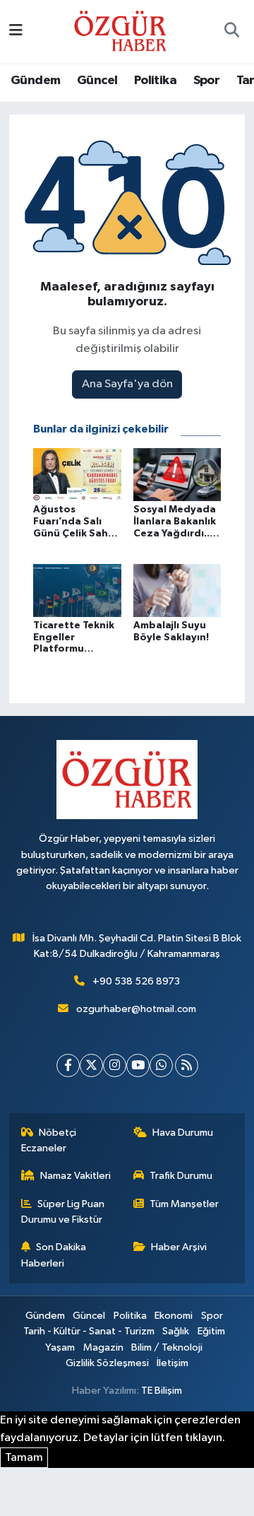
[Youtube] (138, 1065)
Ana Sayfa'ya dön (127, 384)
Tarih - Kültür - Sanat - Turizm (89, 1331)
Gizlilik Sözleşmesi (107, 1363)
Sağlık (175, 1331)
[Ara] (231, 32)
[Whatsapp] (161, 1065)
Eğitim (211, 1331)
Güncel (97, 80)
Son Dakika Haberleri (54, 1255)
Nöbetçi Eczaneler (49, 1140)
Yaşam (60, 1347)
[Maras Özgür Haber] (120, 30)
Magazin (103, 1347)
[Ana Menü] (16, 31)
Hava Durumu (182, 1132)
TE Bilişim (161, 1390)
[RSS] (186, 1065)
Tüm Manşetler (184, 1204)
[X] (91, 1065)
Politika (155, 80)
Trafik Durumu (181, 1175)
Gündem (35, 80)
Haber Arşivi (179, 1247)
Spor (206, 80)
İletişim (172, 1363)
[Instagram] (114, 1065)
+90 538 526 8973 (136, 981)
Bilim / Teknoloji (166, 1347)
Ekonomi (174, 1315)
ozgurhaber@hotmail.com (136, 1009)
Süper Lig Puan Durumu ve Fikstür (63, 1212)
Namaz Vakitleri (75, 1175)
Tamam (24, 1458)
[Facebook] (68, 1065)
